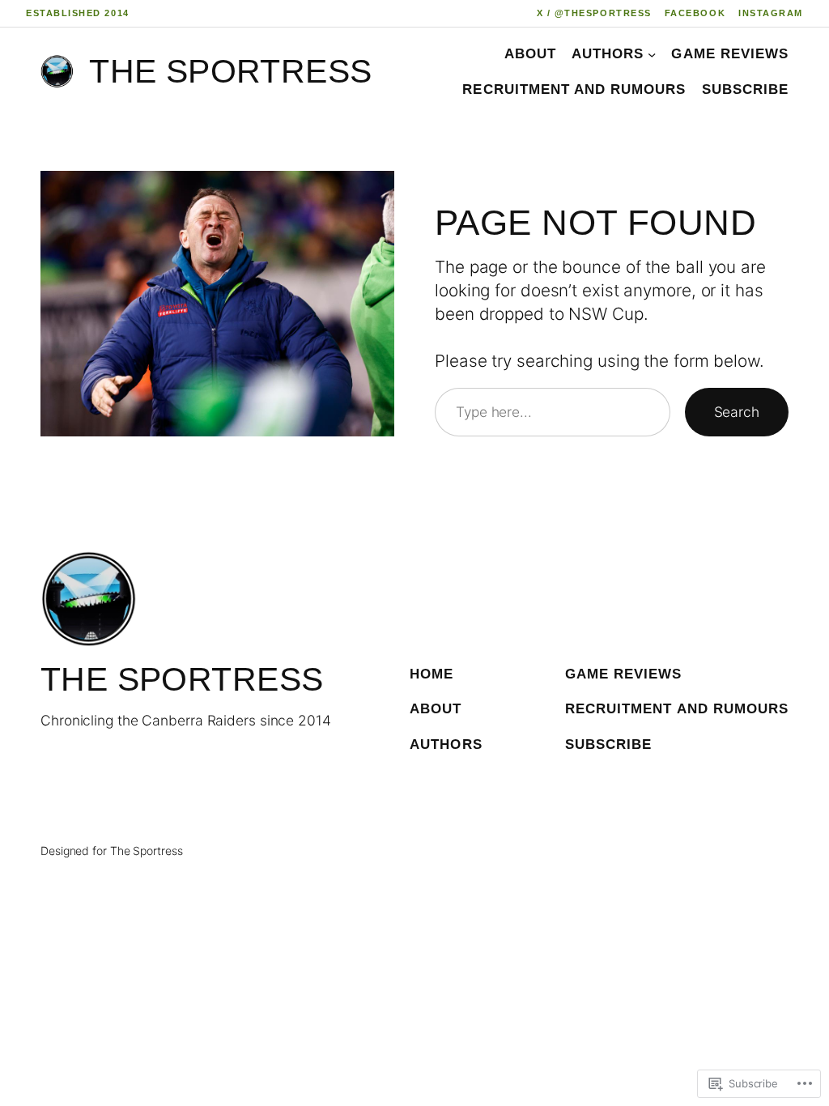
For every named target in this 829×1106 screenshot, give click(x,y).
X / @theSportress (594, 13)
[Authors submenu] (652, 53)
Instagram (770, 13)
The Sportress (230, 71)
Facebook (695, 13)
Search (736, 411)
